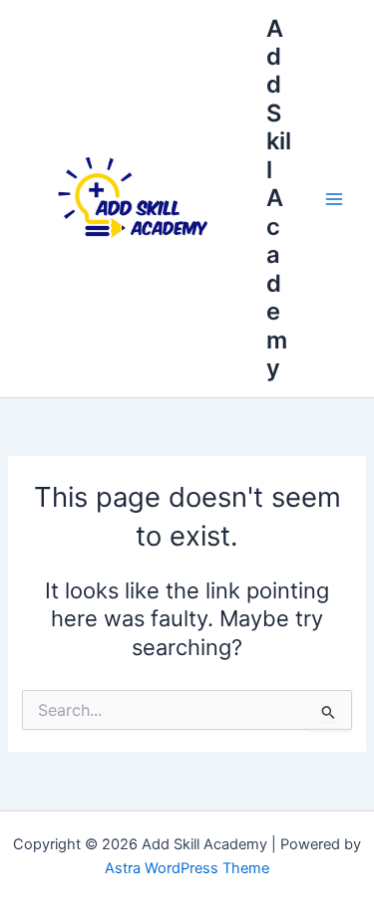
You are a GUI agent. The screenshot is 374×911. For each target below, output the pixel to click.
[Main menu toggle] (334, 198)
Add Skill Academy (278, 198)
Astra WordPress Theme (187, 868)
